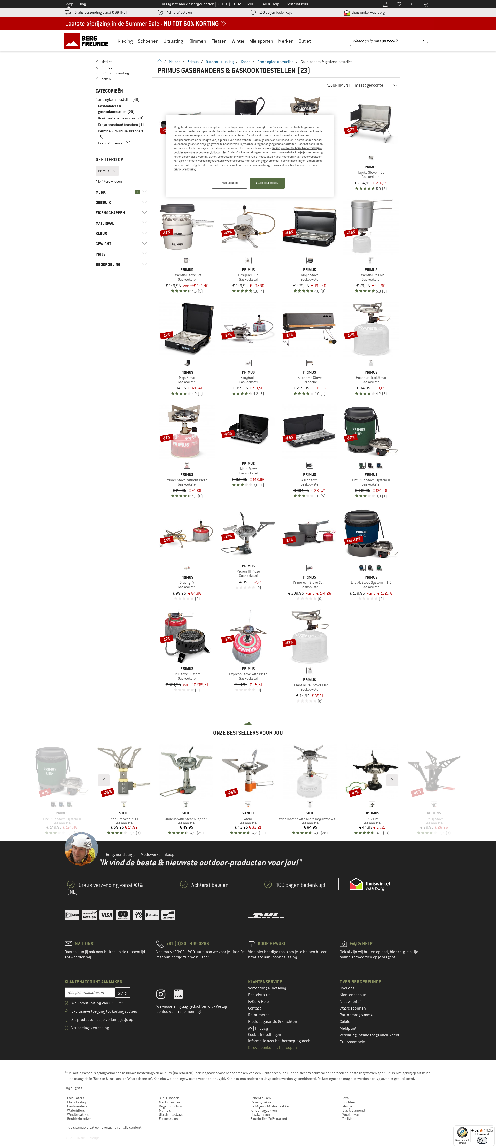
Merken (285, 41)
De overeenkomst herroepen (272, 1047)
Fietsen (219, 41)
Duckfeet (349, 1102)
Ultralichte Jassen (173, 1114)
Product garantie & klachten (272, 1021)
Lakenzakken (261, 1098)
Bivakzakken (260, 1114)
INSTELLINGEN (229, 183)
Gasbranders (77, 1106)
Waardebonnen (353, 1008)
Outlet (305, 41)
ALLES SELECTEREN (267, 183)
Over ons (347, 988)
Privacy (261, 1028)
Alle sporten (261, 41)
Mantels (165, 1110)
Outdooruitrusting (220, 61)
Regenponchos (170, 1106)
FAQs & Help (258, 1001)
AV (250, 1028)
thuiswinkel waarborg (368, 12)
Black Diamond (353, 1110)
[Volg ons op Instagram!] (164, 995)
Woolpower (350, 1114)
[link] (121, 62)
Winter (238, 41)
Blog (82, 4)
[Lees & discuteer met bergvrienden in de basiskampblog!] (182, 995)
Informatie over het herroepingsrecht (280, 1040)
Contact (254, 1008)
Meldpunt (348, 1028)
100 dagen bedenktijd (275, 12)
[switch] (482, 1140)
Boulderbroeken (79, 1118)
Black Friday (76, 1102)
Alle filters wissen (109, 181)
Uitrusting (173, 41)
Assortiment (338, 85)
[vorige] (104, 780)
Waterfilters (76, 1110)
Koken (245, 61)
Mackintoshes (169, 1102)
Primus (193, 61)
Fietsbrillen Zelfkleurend (269, 1118)
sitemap (79, 1127)
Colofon (346, 1021)
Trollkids (348, 1118)
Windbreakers (78, 1114)
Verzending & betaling (267, 988)
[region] (250, 156)
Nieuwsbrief (350, 1001)
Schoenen (148, 41)
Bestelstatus (259, 994)
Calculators (75, 1098)
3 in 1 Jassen (169, 1098)
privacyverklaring (185, 169)
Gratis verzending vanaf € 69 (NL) (101, 12)
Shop (69, 4)
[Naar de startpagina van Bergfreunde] (88, 40)
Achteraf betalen (179, 12)
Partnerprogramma (356, 1015)
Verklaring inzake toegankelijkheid (369, 1035)
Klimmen (197, 41)
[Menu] (492, 1128)
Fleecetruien (168, 1118)
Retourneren (259, 1015)
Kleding (125, 41)
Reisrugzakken (262, 1102)
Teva (345, 1098)
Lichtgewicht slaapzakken (271, 1106)
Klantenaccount (354, 994)
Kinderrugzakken (264, 1110)
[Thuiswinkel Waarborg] (370, 884)
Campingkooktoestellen (275, 61)
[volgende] (392, 780)
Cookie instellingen (264, 1034)
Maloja (347, 1106)
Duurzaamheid (352, 1041)
